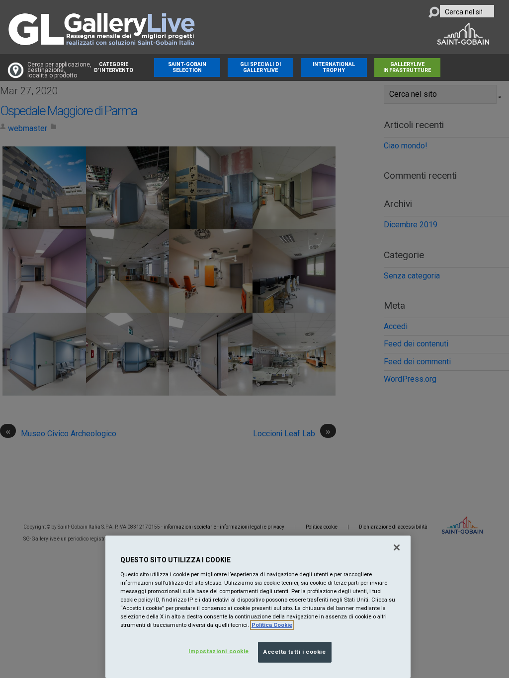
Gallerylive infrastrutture (407, 67)
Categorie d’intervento (113, 67)
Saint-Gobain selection (187, 67)
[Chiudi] (397, 547)
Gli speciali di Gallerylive (260, 67)
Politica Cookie (272, 624)
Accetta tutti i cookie (294, 651)
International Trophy (334, 67)
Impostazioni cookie (218, 651)
